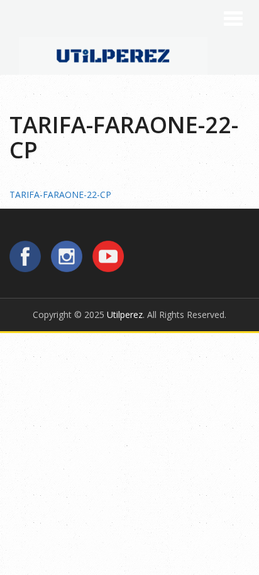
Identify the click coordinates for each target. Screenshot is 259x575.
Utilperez (125, 314)
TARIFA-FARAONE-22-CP (60, 194)
